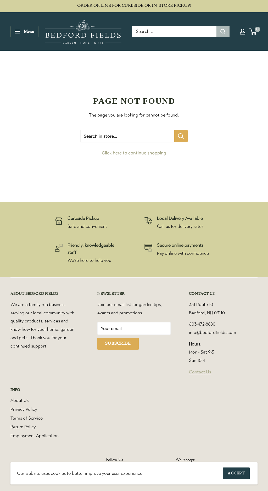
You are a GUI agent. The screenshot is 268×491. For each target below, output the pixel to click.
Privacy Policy (23, 409)
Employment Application (34, 435)
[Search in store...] (181, 136)
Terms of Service (26, 418)
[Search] (223, 31)
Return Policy (23, 426)
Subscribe (118, 343)
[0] (253, 31)
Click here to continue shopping (134, 152)
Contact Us (200, 371)
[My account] (242, 31)
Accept (236, 473)
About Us (19, 400)
